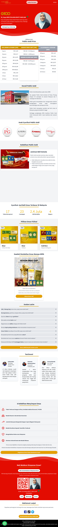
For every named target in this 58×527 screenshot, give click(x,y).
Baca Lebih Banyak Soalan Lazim (29, 347)
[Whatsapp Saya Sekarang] (4, 523)
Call (22, 496)
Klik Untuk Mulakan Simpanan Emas (29, 470)
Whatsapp (28, 496)
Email (35, 496)
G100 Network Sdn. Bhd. (30, 521)
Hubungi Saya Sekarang (8, 27)
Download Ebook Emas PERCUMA (29, 516)
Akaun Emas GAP (29, 296)
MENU (54, 2)
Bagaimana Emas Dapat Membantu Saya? (29, 452)
